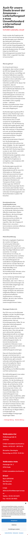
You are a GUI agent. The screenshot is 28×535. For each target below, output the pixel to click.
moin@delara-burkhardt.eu (15, 444)
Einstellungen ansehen (14, 529)
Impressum (21, 532)
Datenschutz (15, 532)
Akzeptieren (14, 520)
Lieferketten (15, 30)
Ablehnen (14, 525)
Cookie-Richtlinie (8, 532)
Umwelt (21, 30)
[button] (25, 503)
